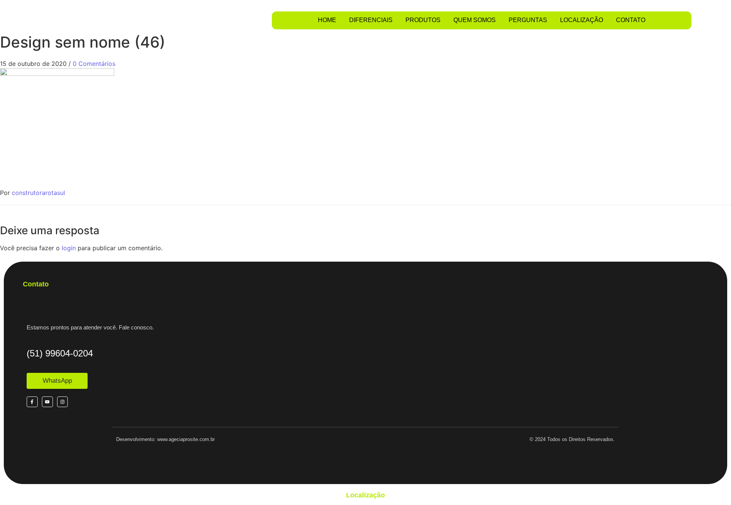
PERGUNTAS (528, 20)
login (69, 248)
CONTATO (630, 20)
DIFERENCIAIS (371, 20)
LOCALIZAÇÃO (581, 20)
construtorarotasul (38, 193)
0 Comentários (94, 63)
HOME (327, 20)
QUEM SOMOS (474, 20)
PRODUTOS (423, 20)
